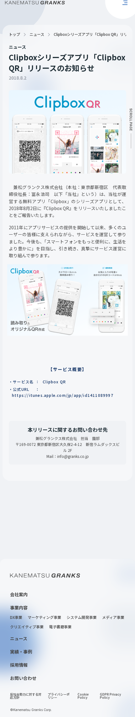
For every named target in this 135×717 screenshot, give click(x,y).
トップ (14, 30)
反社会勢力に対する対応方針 (25, 691)
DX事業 (16, 613)
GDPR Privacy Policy (110, 691)
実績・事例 (21, 647)
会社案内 (19, 589)
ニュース (37, 30)
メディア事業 (113, 613)
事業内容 (19, 603)
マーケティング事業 (44, 613)
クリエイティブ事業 (27, 622)
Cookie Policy (83, 691)
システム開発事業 (82, 613)
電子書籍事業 (60, 622)
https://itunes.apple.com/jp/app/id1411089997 (62, 390)
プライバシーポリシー (59, 691)
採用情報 (19, 660)
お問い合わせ (23, 673)
